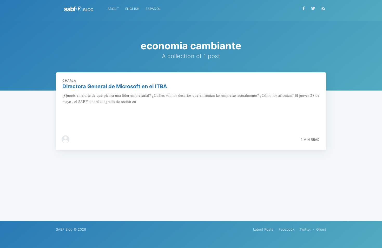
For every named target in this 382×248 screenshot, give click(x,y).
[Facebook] (303, 8)
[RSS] (323, 8)
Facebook (286, 229)
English (132, 9)
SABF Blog (64, 229)
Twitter (305, 229)
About (113, 9)
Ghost (321, 229)
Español (153, 9)
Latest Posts (263, 229)
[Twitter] (314, 8)
